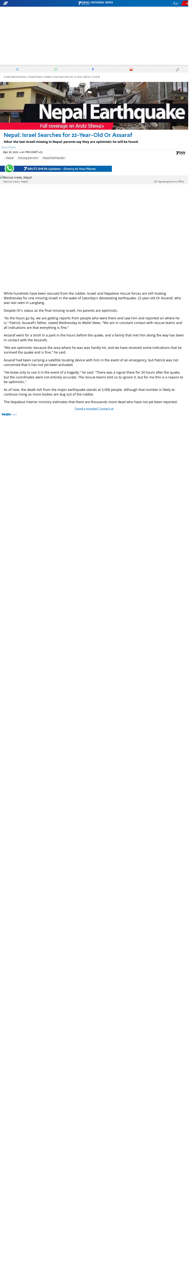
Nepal (9, 158)
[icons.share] (185, 3)
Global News (35, 77)
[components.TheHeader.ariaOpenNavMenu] (29, 3)
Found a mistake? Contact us (94, 408)
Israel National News (15, 77)
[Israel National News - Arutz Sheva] (95, 3)
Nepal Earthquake (54, 158)
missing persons (28, 158)
